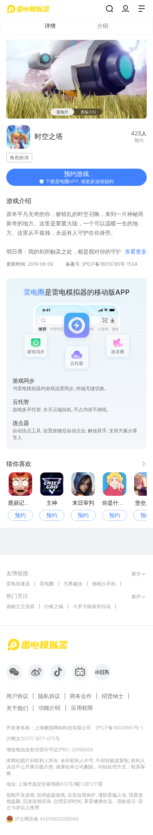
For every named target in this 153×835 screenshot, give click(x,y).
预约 (20, 515)
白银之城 (53, 606)
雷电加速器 (18, 584)
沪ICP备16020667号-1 (119, 728)
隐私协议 (49, 696)
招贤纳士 (113, 696)
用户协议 (17, 696)
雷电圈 (47, 584)
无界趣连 (73, 584)
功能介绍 (49, 707)
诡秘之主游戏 (20, 606)
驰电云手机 (104, 584)
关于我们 (17, 708)
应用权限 (82, 707)
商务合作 (81, 696)
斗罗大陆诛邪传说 (92, 606)
